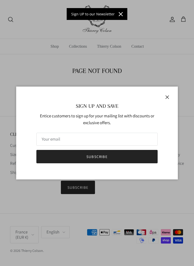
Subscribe (97, 156)
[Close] (121, 14)
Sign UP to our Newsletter (93, 14)
